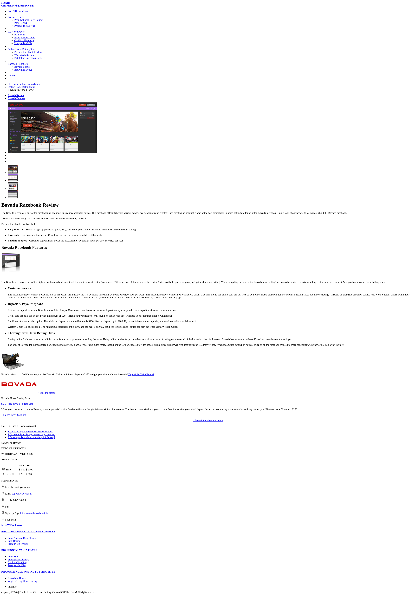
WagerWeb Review (24, 55)
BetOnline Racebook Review (29, 58)
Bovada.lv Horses (17, 578)
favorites (12, 586)
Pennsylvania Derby (24, 37)
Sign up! (21, 415)
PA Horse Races (16, 31)
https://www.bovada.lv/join (34, 513)
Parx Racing (20, 22)
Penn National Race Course (28, 20)
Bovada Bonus (22, 66)
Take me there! (9, 415)
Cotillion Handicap (24, 40)
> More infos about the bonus (208, 420)
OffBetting (17, 5)
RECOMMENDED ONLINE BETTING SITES (28, 571)
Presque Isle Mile (23, 43)
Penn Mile (19, 34)
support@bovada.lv (22, 493)
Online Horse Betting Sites (21, 49)
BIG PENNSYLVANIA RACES (19, 550)
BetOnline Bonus (23, 69)
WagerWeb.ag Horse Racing (22, 581)
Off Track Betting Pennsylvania (24, 84)
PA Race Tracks (16, 17)
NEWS (11, 75)
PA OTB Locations (18, 11)
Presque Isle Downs (24, 25)
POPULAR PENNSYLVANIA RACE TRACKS (28, 531)
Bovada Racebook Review (28, 52)
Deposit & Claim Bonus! (141, 374)
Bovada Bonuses (16, 98)
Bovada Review (16, 95)
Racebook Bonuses (18, 63)
